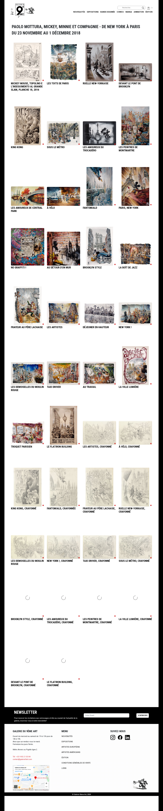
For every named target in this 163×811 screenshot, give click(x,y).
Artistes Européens (71, 747)
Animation (139, 12)
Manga (129, 12)
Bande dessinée (107, 12)
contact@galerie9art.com (22, 759)
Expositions (93, 12)
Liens (64, 768)
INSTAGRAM (159, 28)
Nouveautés (79, 12)
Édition (148, 12)
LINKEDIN (159, 39)
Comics (120, 12)
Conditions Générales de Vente (76, 763)
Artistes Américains (71, 752)
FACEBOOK (159, 17)
